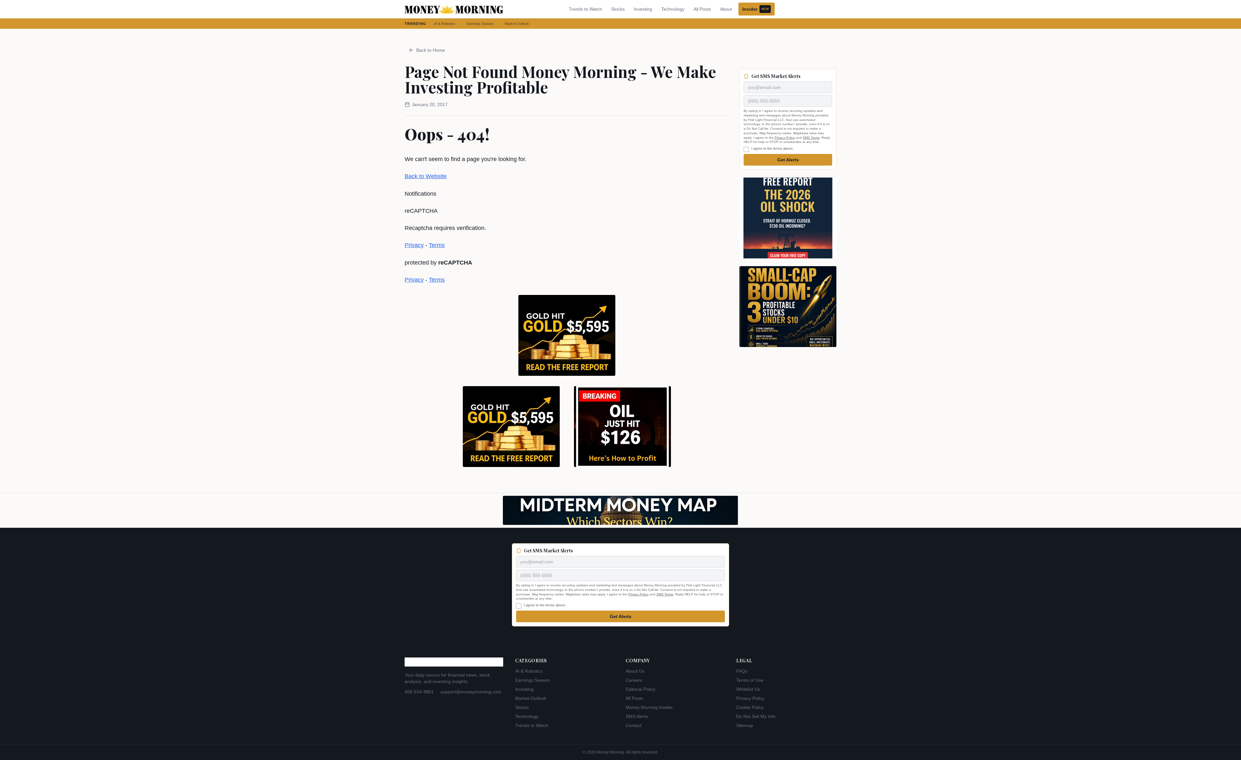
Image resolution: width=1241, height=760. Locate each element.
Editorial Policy (640, 689)
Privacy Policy (785, 137)
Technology (672, 9)
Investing (643, 9)
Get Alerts (788, 159)
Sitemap (744, 725)
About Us (635, 671)
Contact (634, 725)
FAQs (742, 671)
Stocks (618, 9)
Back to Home (430, 50)
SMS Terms (811, 137)
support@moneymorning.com (470, 691)
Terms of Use (749, 680)
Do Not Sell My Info (756, 716)
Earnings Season (480, 24)
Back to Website (426, 176)
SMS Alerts (637, 716)
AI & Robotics (444, 24)
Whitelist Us (748, 689)
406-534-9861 (419, 691)
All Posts (702, 9)
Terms (437, 245)
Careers (634, 680)
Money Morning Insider (649, 707)
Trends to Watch (585, 9)
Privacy (414, 245)
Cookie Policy (750, 707)
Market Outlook (517, 24)
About (726, 9)
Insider (755, 9)
